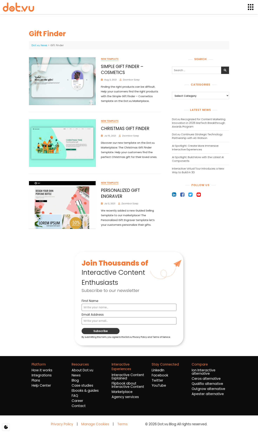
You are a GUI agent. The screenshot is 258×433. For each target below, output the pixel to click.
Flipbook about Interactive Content (128, 385)
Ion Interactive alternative (203, 372)
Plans (36, 380)
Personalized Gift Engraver (120, 193)
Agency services (125, 397)
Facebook (160, 375)
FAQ (75, 395)
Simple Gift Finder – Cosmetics (122, 69)
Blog (75, 380)
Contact (79, 406)
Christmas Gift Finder (125, 128)
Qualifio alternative (207, 383)
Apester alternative (208, 394)
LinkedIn (158, 370)
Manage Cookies (95, 424)
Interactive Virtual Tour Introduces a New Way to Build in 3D (198, 170)
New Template (109, 59)
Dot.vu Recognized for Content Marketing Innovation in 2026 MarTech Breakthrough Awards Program (198, 122)
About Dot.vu (82, 370)
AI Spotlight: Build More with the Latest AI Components (198, 159)
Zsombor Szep (131, 79)
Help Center (41, 385)
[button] (252, 7)
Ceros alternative (206, 378)
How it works (42, 370)
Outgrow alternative (208, 388)
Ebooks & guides (85, 390)
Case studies (82, 385)
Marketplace (122, 391)
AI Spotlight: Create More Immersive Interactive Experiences (195, 147)
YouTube (159, 385)
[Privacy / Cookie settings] (6, 427)
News (76, 375)
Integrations (42, 375)
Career (77, 400)
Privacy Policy (62, 424)
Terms (122, 424)
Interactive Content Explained (128, 376)
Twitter (157, 380)
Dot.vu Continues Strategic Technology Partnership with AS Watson (197, 136)
